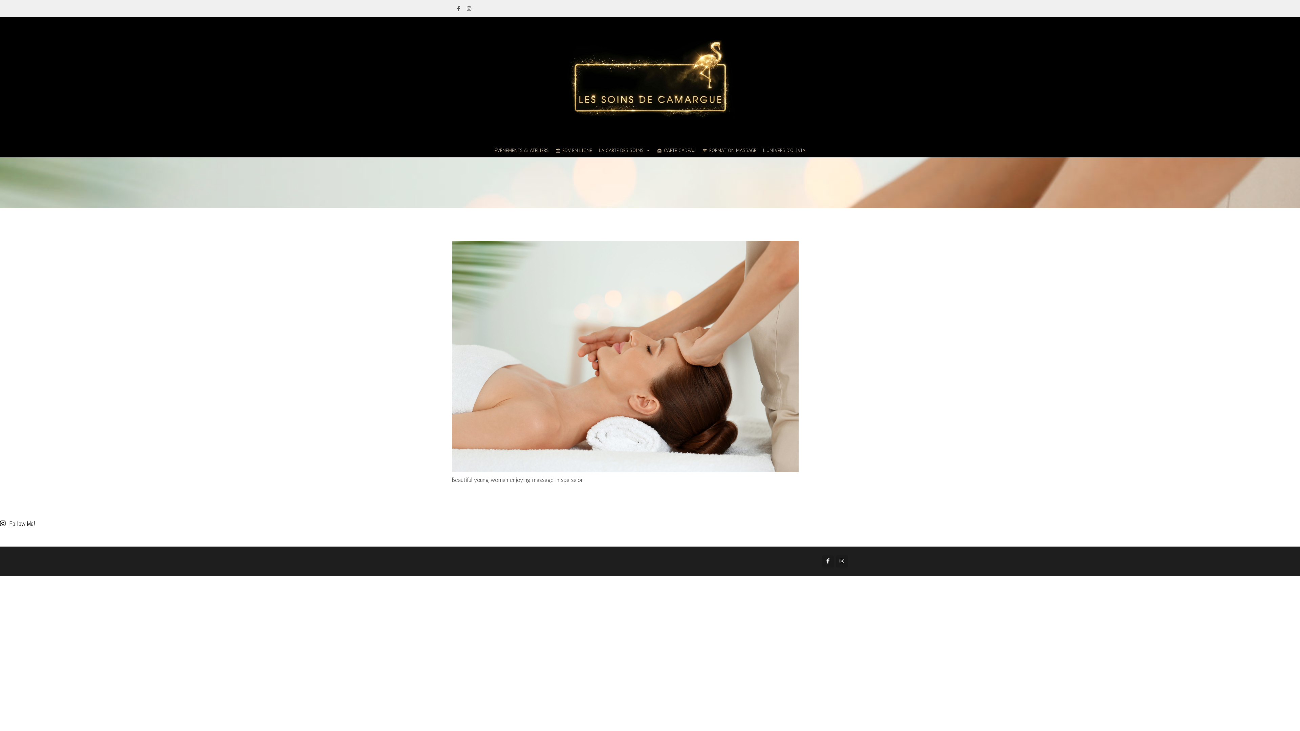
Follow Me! (22, 523)
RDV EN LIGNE (577, 150)
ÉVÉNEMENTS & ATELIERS (522, 150)
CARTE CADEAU (680, 150)
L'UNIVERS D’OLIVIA (784, 150)
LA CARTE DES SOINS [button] (621, 150)
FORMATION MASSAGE (732, 150)
